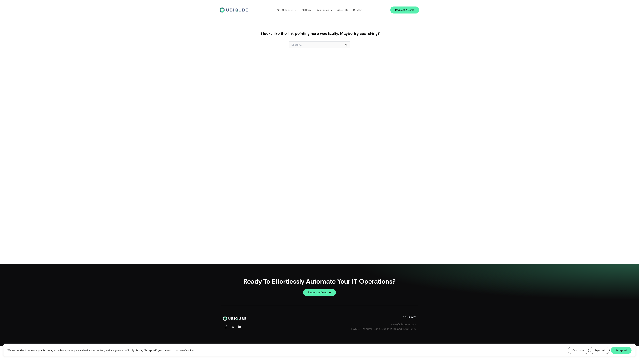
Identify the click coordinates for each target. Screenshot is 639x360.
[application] (295, 10)
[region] (319, 350)
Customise (578, 350)
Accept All (621, 350)
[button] (404, 10)
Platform (307, 10)
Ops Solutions (285, 10)
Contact (357, 10)
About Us (342, 10)
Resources (323, 10)
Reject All (600, 350)
